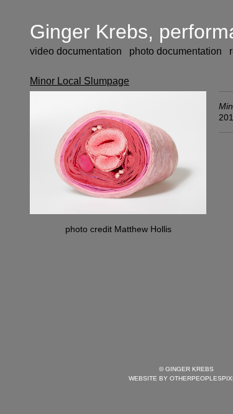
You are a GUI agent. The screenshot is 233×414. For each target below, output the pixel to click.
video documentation (76, 51)
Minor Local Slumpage (79, 81)
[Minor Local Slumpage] (118, 152)
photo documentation (175, 51)
